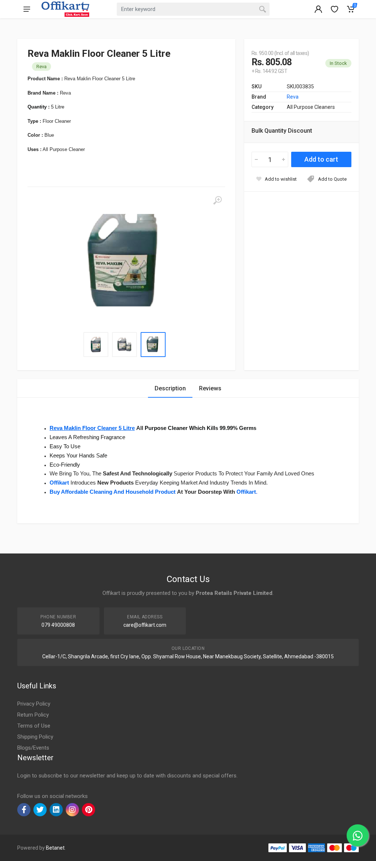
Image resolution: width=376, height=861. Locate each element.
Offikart (59, 483)
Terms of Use (33, 725)
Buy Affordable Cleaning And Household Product (113, 492)
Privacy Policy (33, 703)
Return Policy (33, 714)
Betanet (55, 848)
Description (170, 388)
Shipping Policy (35, 736)
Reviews (210, 388)
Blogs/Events (33, 747)
